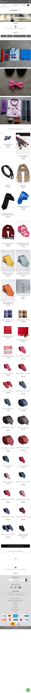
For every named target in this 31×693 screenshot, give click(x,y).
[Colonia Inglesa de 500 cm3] (23, 286)
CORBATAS (3, 36)
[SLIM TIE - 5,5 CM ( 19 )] (8, 367)
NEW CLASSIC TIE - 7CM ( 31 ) (8, 428)
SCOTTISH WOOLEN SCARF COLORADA (8, 244)
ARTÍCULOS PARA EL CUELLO (19, 36)
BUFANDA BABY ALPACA (8, 320)
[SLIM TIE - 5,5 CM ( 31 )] (23, 403)
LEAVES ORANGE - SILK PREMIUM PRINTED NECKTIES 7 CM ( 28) (7, 303)
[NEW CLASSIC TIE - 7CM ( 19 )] (23, 350)
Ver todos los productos (15, 546)
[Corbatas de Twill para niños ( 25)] (23, 198)
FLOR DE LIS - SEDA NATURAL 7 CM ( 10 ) (23, 535)
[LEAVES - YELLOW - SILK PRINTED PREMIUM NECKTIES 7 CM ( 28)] (8, 261)
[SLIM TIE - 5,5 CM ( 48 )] (8, 460)
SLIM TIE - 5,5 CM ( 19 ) (8, 373)
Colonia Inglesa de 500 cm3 (23, 296)
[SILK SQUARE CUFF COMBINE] (8, 142)
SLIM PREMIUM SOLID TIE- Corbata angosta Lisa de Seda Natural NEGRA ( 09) (8, 214)
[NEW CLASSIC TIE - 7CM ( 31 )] (8, 420)
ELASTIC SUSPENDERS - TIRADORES (23, 156)
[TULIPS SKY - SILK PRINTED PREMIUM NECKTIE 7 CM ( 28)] (23, 261)
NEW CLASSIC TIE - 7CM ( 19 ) (23, 356)
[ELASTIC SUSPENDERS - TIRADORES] (23, 154)
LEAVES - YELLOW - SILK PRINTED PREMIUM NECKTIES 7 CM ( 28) (8, 273)
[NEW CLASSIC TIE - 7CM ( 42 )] (8, 511)
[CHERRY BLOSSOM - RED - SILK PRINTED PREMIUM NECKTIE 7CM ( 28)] (23, 231)
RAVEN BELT (8, 185)
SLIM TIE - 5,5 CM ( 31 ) (23, 409)
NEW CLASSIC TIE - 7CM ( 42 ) (8, 517)
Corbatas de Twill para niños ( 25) (23, 207)
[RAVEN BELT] (8, 173)
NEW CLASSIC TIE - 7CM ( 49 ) (23, 482)
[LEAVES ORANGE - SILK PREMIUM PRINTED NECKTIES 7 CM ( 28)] (8, 290)
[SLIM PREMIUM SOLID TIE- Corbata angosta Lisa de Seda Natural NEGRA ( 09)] (8, 202)
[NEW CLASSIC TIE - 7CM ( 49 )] (23, 476)
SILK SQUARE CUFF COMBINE (8, 145)
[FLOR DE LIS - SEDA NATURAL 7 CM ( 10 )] (23, 528)
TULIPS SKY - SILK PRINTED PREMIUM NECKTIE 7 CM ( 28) (23, 273)
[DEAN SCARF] (23, 173)
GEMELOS (10, 36)
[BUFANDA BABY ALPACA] (8, 314)
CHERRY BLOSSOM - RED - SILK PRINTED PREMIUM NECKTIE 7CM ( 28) (23, 244)
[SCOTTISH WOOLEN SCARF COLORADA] (8, 231)
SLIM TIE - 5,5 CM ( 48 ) (8, 465)
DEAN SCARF (23, 185)
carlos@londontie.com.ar (18, 594)
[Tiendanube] (15, 628)
